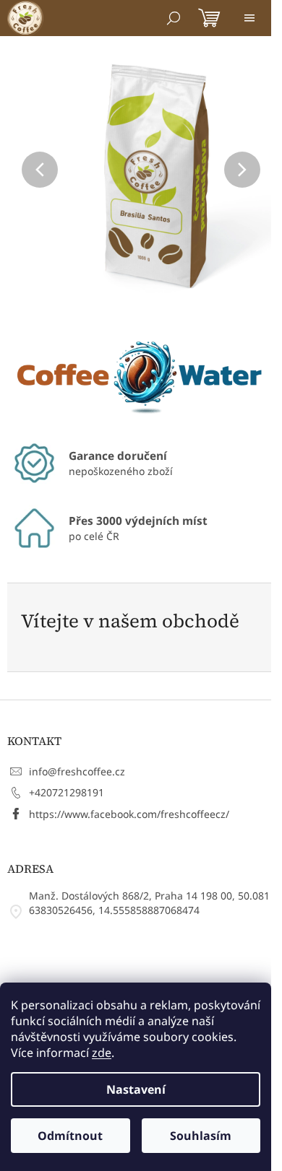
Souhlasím (200, 1136)
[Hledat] (173, 18)
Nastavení (136, 1089)
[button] (27, 169)
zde (101, 1053)
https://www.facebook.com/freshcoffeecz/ (129, 814)
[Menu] (249, 18)
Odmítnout (70, 1136)
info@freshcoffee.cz (77, 771)
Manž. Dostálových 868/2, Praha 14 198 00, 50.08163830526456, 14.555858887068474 (149, 903)
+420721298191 (66, 792)
